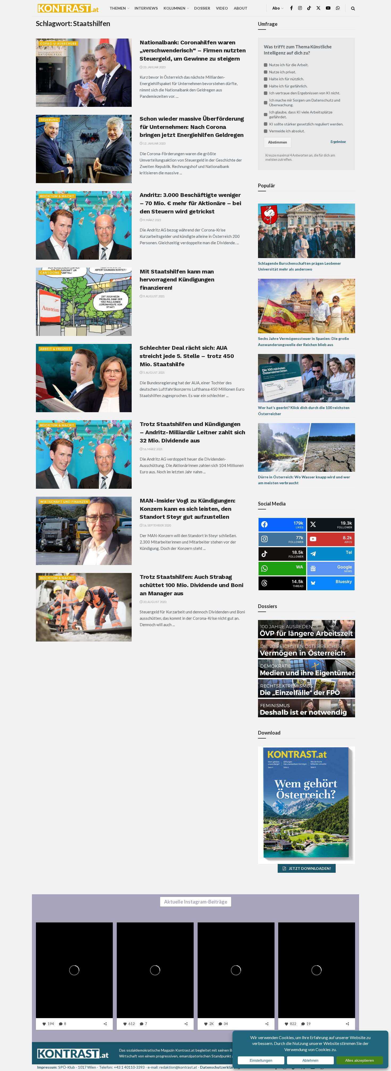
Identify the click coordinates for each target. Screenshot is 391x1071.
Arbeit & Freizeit (55, 349)
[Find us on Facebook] (291, 8)
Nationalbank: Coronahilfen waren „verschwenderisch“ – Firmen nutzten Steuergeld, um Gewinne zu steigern (193, 50)
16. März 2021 (153, 449)
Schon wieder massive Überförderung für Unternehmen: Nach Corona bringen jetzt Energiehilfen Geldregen (192, 126)
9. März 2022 (152, 220)
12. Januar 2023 (154, 143)
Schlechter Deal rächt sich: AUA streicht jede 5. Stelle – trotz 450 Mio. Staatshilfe (187, 356)
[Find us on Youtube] (328, 8)
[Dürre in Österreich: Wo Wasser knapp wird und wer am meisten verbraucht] (306, 447)
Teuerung (49, 119)
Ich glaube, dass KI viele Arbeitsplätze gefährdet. (300, 114)
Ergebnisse (338, 142)
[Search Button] (353, 8)
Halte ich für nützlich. (286, 79)
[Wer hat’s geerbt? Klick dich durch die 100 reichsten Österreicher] (306, 378)
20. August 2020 (154, 602)
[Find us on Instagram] (300, 8)
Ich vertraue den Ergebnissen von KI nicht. (304, 93)
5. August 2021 (154, 372)
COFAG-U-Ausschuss (58, 43)
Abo (276, 8)
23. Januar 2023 (154, 67)
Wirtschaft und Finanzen (64, 501)
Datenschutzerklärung (220, 1067)
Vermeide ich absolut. (287, 131)
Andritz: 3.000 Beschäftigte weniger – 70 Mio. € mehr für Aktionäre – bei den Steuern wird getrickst (190, 203)
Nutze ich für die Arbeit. (289, 64)
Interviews (146, 8)
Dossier (202, 8)
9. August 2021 (154, 296)
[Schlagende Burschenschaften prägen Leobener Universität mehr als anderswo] (306, 230)
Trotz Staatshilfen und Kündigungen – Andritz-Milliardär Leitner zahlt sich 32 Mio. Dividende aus (192, 432)
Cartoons (50, 272)
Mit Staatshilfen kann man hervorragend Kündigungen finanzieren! (177, 279)
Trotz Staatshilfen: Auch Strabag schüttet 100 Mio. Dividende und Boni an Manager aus (191, 585)
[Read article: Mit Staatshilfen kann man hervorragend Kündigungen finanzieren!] (84, 302)
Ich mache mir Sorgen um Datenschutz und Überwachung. (304, 102)
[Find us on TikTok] (309, 8)
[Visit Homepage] (68, 8)
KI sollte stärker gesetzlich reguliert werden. (306, 124)
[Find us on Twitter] (318, 8)
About (240, 8)
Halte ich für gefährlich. (288, 86)
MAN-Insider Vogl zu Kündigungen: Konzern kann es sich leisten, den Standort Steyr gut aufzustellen (187, 508)
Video (222, 8)
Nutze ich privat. (282, 72)
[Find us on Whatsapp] (338, 8)
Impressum (46, 1067)
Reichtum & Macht (57, 196)
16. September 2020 (157, 525)
